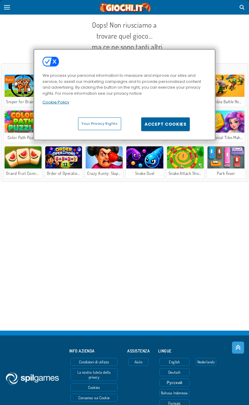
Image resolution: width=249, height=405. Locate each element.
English (174, 361)
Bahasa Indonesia (174, 392)
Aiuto (138, 361)
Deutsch (174, 372)
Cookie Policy (56, 102)
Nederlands (206, 361)
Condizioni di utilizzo (94, 361)
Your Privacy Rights (99, 123)
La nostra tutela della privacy (94, 374)
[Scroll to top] (238, 348)
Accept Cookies (165, 124)
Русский (174, 382)
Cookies (94, 387)
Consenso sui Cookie (94, 397)
